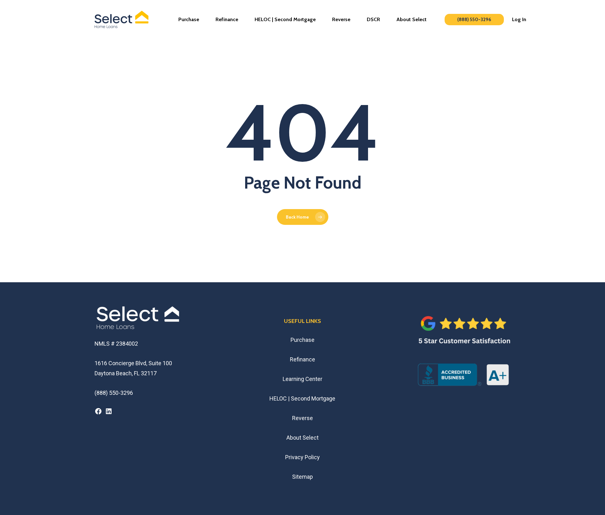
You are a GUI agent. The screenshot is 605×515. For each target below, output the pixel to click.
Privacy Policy (302, 457)
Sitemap (302, 476)
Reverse (302, 418)
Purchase (302, 340)
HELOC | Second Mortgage (302, 398)
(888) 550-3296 (114, 392)
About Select (302, 437)
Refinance (302, 359)
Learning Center (302, 379)
